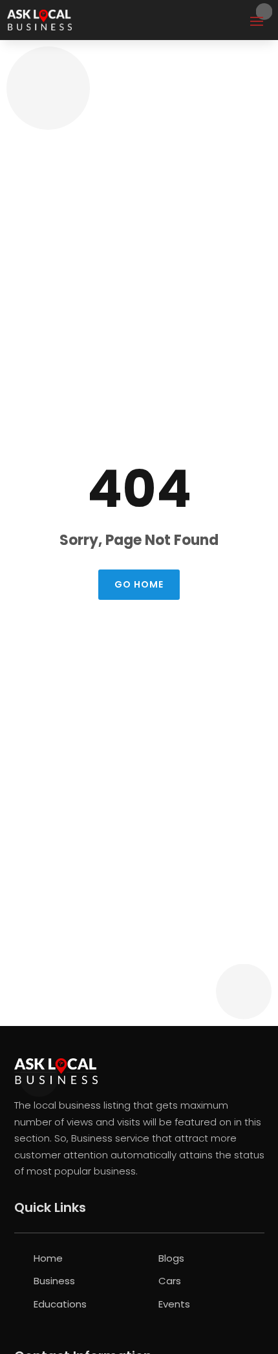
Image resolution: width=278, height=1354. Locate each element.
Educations (60, 1304)
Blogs (171, 1258)
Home (48, 1258)
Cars (169, 1280)
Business (54, 1280)
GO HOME (139, 584)
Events (174, 1304)
